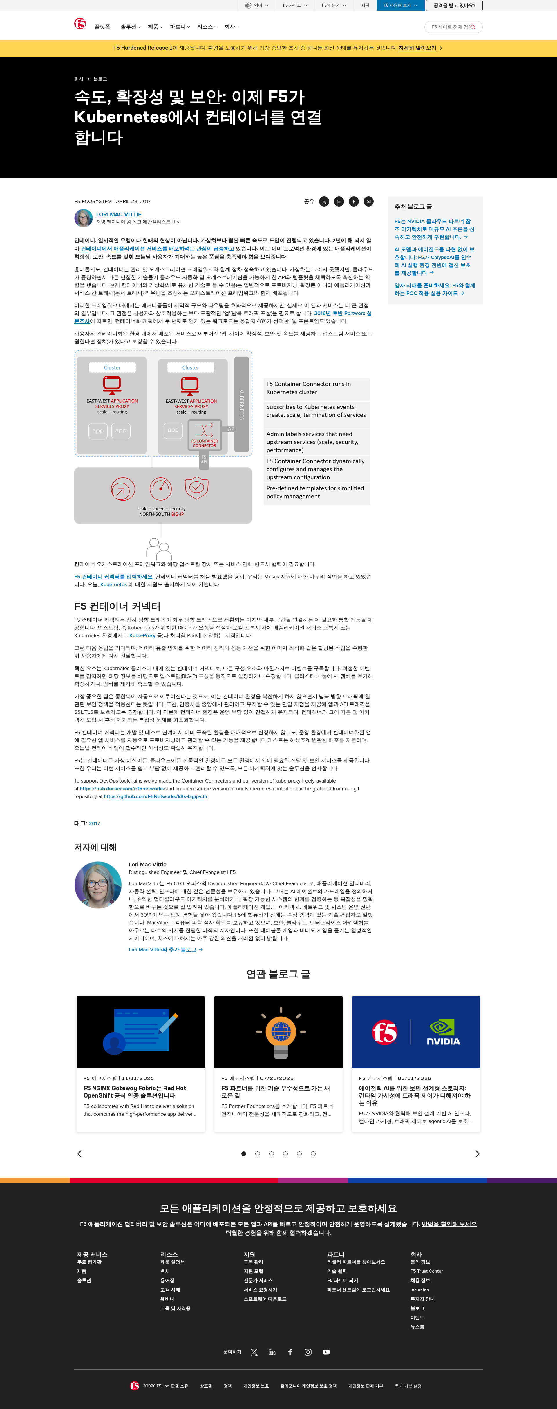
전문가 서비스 (258, 1280)
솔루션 (84, 1280)
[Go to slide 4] (285, 1153)
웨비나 (167, 1299)
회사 (79, 79)
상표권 (206, 1385)
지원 (365, 5)
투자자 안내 (422, 1299)
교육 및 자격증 (175, 1308)
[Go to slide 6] (313, 1153)
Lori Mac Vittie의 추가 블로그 (162, 950)
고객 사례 (170, 1290)
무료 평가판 (89, 1262)
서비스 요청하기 (260, 1290)
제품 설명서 (172, 1262)
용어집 (167, 1280)
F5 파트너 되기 (342, 1280)
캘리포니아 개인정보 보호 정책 (309, 1385)
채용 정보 (420, 1280)
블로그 (417, 1308)
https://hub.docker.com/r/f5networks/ (123, 789)
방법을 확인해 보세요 (449, 1224)
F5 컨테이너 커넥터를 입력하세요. (114, 577)
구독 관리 (253, 1262)
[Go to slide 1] (243, 1153)
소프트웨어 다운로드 (265, 1299)
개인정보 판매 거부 (365, 1385)
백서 (165, 1271)
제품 (81, 1271)
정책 (228, 1385)
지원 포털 (253, 1271)
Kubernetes (113, 585)
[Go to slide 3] (271, 1153)
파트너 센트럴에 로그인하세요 (358, 1290)
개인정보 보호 (256, 1385)
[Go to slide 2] (257, 1153)
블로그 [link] (100, 79)
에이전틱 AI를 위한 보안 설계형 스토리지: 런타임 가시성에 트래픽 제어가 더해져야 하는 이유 (415, 1095)
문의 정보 (420, 1262)
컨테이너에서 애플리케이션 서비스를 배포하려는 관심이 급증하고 (157, 249)
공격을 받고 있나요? (454, 5)
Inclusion (419, 1290)
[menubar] (278, 5)
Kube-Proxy (142, 636)
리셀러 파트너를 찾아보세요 (356, 1262)
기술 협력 (337, 1271)
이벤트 (417, 1318)
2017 (94, 824)
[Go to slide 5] (299, 1153)
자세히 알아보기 (418, 48)
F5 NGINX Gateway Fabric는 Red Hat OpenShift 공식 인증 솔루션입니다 (135, 1091)
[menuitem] (257, 5)
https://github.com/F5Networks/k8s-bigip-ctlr (155, 797)
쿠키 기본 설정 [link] (408, 1385)
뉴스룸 (417, 1327)
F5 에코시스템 (238, 1078)
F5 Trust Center (426, 1271)
